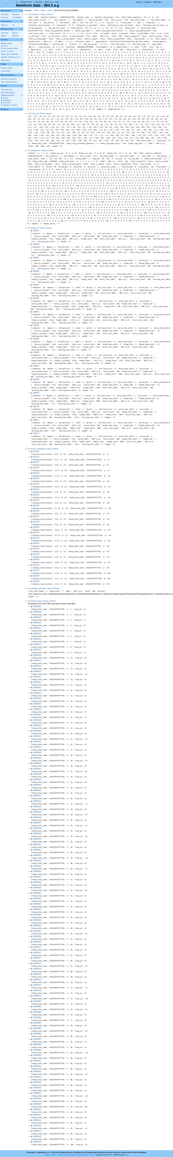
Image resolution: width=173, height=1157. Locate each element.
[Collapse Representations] (22, 75)
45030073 (37, 963)
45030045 (37, 812)
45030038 (37, 774)
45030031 (37, 736)
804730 (36, 478)
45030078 (37, 990)
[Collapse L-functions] (22, 21)
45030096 (37, 1088)
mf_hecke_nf (33, 113)
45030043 (37, 801)
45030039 (37, 779)
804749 (36, 581)
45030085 (37, 1028)
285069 (36, 393)
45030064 (37, 915)
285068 (36, 379)
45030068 (37, 936)
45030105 (37, 1136)
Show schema (47, 14)
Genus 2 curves (7, 51)
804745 (36, 559)
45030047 (37, 823)
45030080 (37, 1001)
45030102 (37, 1120)
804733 (36, 495)
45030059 (37, 887)
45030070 (37, 947)
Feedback (147, 2)
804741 (36, 538)
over (5, 46)
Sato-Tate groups (8, 93)
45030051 (37, 844)
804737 (36, 516)
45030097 (37, 1093)
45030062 (37, 904)
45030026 (37, 709)
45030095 (37, 1082)
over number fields (10, 48)
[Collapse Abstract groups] (22, 95)
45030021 (37, 682)
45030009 (37, 617)
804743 (36, 549)
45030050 (37, 839)
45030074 (37, 969)
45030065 (37, 920)
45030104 (37, 1131)
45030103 (37, 1125)
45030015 (37, 650)
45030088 (37, 1044)
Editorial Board (83, 1155)
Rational (4, 25)
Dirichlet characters (8, 79)
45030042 (37, 796)
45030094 (37, 1077)
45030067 (37, 931)
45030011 (37, 628)
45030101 (37, 1115)
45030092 (37, 1066)
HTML (36, 10)
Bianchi (15, 36)
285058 (36, 244)
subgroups (7, 100)
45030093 (37, 1071)
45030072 (37, 958)
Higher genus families (9, 54)
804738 (36, 522)
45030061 (37, 898)
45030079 (37, 996)
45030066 (37, 925)
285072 (36, 433)
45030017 (37, 660)
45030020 (37, 677)
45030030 (37, 731)
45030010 (37, 622)
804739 (36, 527)
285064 (36, 325)
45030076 (37, 979)
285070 (36, 406)
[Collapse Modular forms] (22, 29)
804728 (36, 468)
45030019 (37, 671)
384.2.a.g (48, 2)
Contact (47, 1155)
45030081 (37, 1006)
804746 (36, 565)
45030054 (37, 860)
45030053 (37, 855)
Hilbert (3, 36)
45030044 (37, 806)
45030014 (37, 644)
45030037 (37, 769)
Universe (4, 17)
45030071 (37, 952)
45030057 (37, 877)
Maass (15, 33)
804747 (36, 570)
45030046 (37, 817)
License (60, 1155)
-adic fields (6, 71)
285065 (36, 339)
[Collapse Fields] (22, 64)
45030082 (37, 1012)
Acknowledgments (70, 1155)
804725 (36, 451)
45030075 (37, 974)
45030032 (37, 742)
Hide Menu (157, 2)
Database (5, 109)
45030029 (37, 725)
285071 (36, 420)
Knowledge (16, 17)
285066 (36, 352)
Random (15, 14)
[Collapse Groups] (22, 86)
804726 (36, 457)
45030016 (37, 655)
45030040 (37, 785)
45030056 (37, 871)
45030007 (37, 606)
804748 (36, 576)
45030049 (37, 833)
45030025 (37, 704)
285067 (36, 366)
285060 (36, 271)
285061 (36, 285)
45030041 (37, 790)
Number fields (6, 68)
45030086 (37, 1033)
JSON (49, 10)
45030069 (37, 942)
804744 (36, 554)
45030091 (37, 1061)
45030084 (37, 1023)
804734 (36, 500)
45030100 (37, 1109)
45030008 (37, 612)
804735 (36, 505)
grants (49, 1152)
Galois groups (6, 90)
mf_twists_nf (33, 228)
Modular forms (26, 2)
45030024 (37, 698)
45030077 (37, 985)
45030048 (37, 828)
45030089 (37, 1050)
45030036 (37, 763)
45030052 (37, 850)
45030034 (37, 752)
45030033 (37, 747)
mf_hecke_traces (35, 601)
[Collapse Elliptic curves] (22, 43)
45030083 (37, 1017)
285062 (36, 298)
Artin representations (9, 82)
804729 (36, 473)
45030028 (37, 720)
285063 (36, 312)
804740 (36, 532)
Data (57, 2)
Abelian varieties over (11, 57)
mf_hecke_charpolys (36, 449)
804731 (36, 484)
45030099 (37, 1104)
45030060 (37, 893)
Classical (38, 2)
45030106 (37, 1142)
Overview (4, 14)
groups (5, 98)
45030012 (37, 633)
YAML (42, 10)
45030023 (37, 693)
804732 (36, 489)
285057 (36, 230)
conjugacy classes (10, 105)
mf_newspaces (34, 150)
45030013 (37, 639)
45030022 (37, 687)
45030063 (37, 909)
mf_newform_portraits (37, 588)
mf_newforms (33, 14)
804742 (36, 543)
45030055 (37, 866)
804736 (36, 511)
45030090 (37, 1055)
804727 (36, 462)
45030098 (37, 1098)
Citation (139, 2)
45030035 (37, 758)
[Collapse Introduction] (22, 11)
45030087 (37, 1039)
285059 (36, 258)
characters (7, 103)
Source (92, 1155)
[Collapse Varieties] (22, 40)
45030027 (37, 714)
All (13, 25)
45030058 (37, 882)
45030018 (37, 666)
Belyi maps (5, 60)
